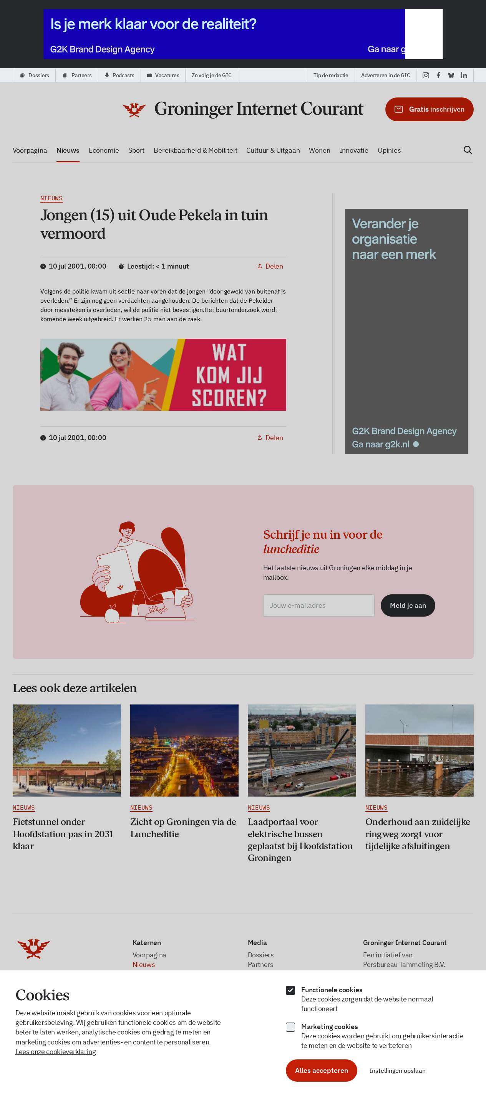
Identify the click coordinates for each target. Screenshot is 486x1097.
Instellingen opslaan (398, 1070)
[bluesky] (451, 75)
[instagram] (426, 75)
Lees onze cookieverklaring (55, 1051)
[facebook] (438, 75)
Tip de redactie (330, 75)
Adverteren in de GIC (385, 75)
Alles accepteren (321, 1070)
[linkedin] (464, 75)
